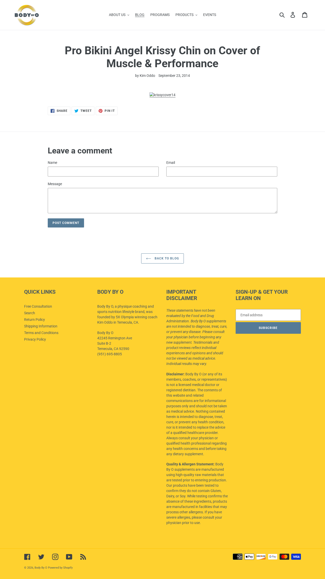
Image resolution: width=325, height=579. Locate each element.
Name (52, 163)
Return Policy (34, 320)
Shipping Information (40, 326)
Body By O (41, 567)
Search (29, 313)
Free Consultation (38, 306)
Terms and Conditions (41, 333)
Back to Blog (166, 258)
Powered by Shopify (60, 567)
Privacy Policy (35, 339)
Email (170, 163)
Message (55, 184)
